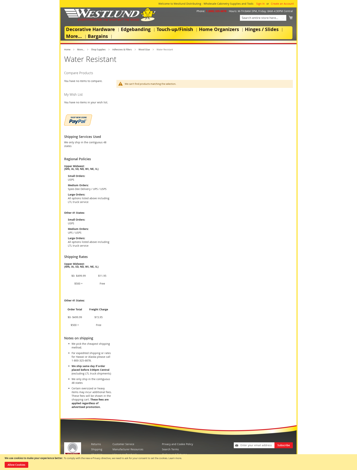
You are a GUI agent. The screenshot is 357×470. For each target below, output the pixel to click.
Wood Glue (144, 49)
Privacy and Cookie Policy (177, 444)
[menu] (178, 33)
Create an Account (282, 3)
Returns (96, 444)
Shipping (96, 449)
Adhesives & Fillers (122, 49)
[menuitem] (91, 29)
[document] (179, 462)
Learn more (174, 458)
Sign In (260, 3)
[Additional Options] (78, 120)
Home (67, 49)
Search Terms (170, 449)
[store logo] (110, 14)
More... (81, 49)
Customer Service (123, 444)
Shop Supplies (98, 49)
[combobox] (263, 18)
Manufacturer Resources (127, 449)
